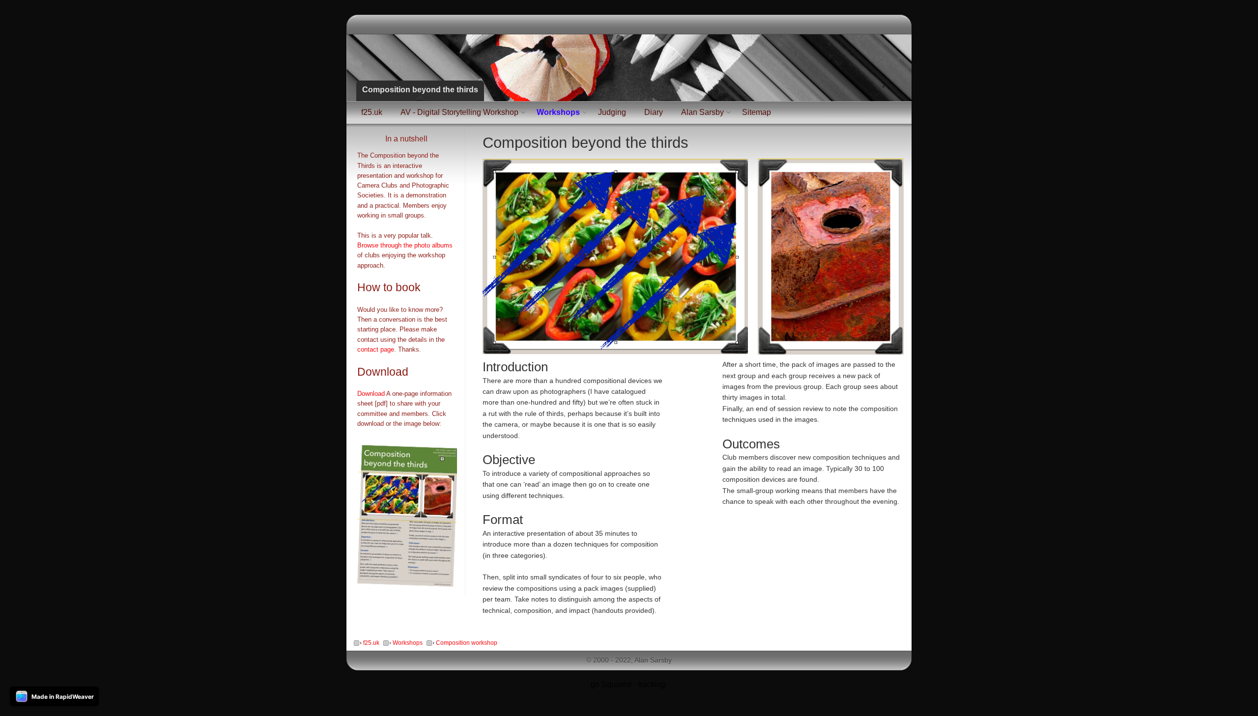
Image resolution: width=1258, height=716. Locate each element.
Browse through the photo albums (405, 245)
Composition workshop (466, 642)
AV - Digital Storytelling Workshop (459, 112)
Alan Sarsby (702, 112)
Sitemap (756, 112)
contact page (375, 349)
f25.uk (371, 112)
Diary (653, 112)
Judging (612, 112)
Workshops (558, 112)
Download (371, 393)
